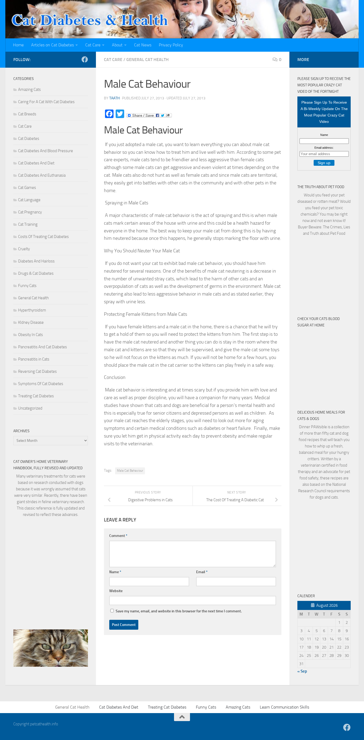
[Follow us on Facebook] (85, 59)
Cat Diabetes (28, 138)
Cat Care (92, 44)
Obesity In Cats (30, 334)
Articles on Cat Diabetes (52, 44)
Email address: (324, 147)
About (117, 44)
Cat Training (28, 224)
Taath (114, 98)
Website (116, 591)
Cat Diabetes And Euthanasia (42, 175)
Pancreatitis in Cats (33, 359)
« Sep (302, 671)
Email (202, 572)
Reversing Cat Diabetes (37, 371)
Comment (118, 535)
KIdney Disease (31, 322)
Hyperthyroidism (32, 310)
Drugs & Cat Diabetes (36, 273)
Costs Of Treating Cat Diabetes (43, 236)
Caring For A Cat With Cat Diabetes (46, 101)
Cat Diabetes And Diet (36, 163)
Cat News (142, 44)
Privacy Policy (171, 44)
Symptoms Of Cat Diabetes (40, 383)
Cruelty (24, 248)
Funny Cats (27, 285)
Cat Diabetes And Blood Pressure (45, 150)
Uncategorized (30, 408)
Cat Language (29, 199)
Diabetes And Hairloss (36, 261)
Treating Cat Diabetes (36, 396)
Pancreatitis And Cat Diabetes (42, 347)
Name (115, 572)
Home (18, 44)
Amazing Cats (29, 89)
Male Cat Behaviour (130, 470)
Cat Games (27, 187)
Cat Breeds (27, 114)
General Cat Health (147, 59)
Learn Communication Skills (284, 707)
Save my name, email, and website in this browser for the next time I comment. (179, 611)
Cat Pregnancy (30, 212)
